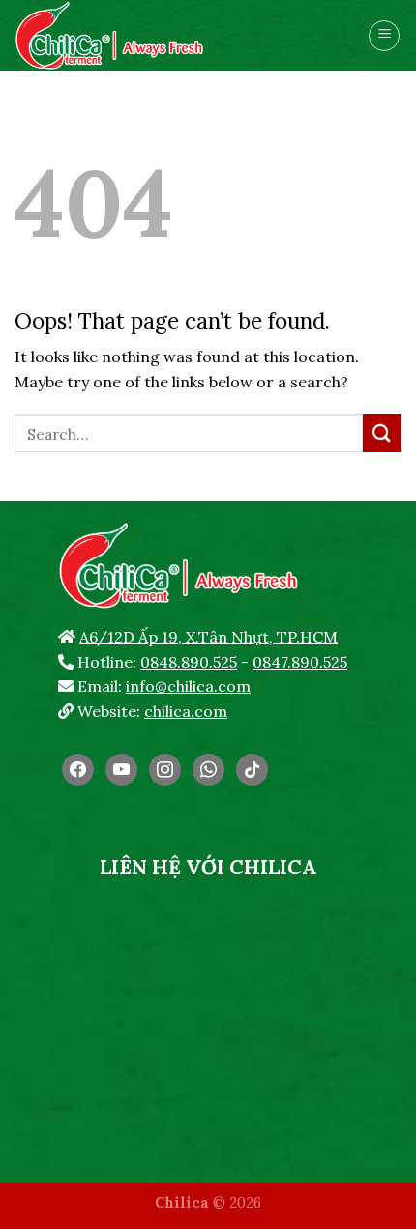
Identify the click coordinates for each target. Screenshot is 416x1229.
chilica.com (185, 711)
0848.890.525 (188, 662)
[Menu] (384, 35)
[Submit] (382, 433)
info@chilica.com (188, 686)
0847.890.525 (300, 662)
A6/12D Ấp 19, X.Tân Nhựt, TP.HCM (208, 636)
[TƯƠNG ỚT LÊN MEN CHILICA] (149, 35)
